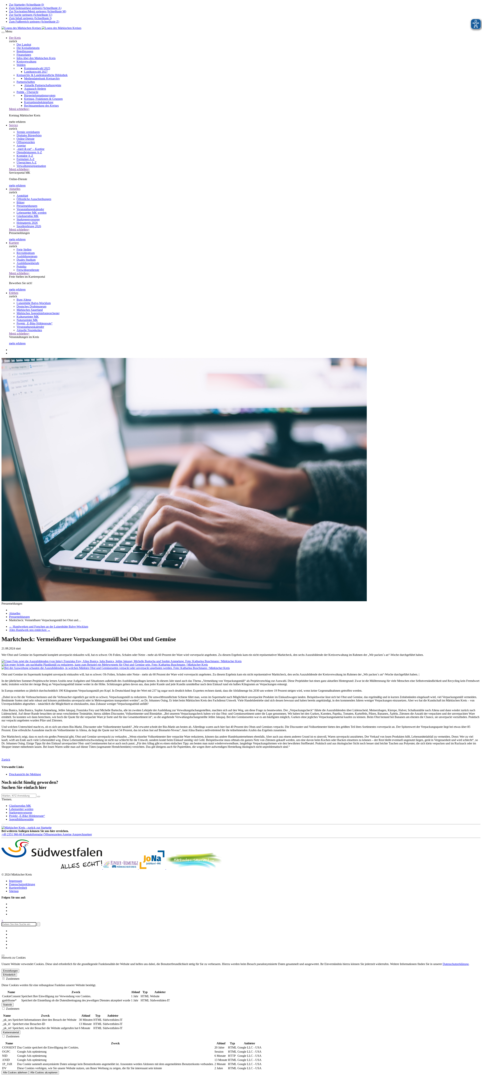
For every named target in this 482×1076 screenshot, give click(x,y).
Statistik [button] (7, 1004)
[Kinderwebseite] (121, 868)
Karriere (14, 242)
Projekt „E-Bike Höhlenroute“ (27, 816)
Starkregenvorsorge (20, 812)
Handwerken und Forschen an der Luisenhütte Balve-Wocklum (48, 626)
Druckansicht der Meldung (25, 774)
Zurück (6, 759)
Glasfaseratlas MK (20, 805)
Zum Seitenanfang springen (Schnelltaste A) (35, 8)
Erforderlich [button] (9, 974)
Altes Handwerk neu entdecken (29, 630)
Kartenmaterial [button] (11, 1032)
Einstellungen (10, 970)
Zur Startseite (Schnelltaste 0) (26, 4)
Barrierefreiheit (18, 887)
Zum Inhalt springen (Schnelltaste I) (30, 18)
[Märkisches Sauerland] (194, 868)
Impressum (15, 881)
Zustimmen (12, 978)
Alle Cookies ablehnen (15, 1072)
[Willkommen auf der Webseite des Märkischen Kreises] (41, 28)
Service (13, 125)
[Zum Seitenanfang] (3, 955)
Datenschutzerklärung (22, 884)
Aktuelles (14, 188)
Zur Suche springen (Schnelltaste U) (30, 14)
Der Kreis (15, 37)
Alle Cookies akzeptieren (43, 1072)
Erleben (13, 292)
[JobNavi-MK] (152, 868)
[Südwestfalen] (52, 868)
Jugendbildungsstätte (21, 819)
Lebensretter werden (21, 809)
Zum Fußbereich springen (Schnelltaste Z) (34, 21)
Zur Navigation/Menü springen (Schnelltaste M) (37, 11)
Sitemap (14, 891)
